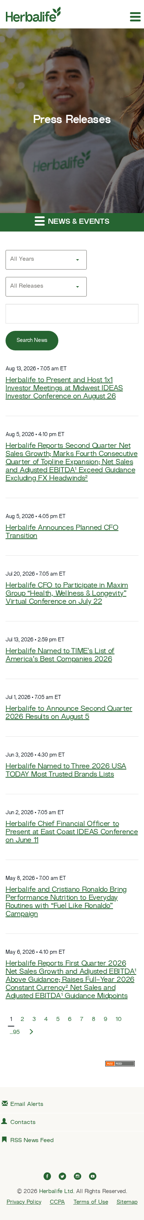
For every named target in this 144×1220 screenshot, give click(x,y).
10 (118, 1019)
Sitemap (127, 1202)
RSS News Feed (32, 1141)
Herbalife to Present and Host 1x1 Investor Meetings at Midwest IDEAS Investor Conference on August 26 (64, 388)
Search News (32, 340)
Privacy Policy (24, 1202)
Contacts (22, 1122)
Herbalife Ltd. (56, 1191)
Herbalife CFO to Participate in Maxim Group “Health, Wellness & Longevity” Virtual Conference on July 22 (67, 594)
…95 (15, 1032)
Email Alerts (26, 1104)
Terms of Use (90, 1202)
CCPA (57, 1202)
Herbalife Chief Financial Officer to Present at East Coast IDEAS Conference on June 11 (72, 832)
